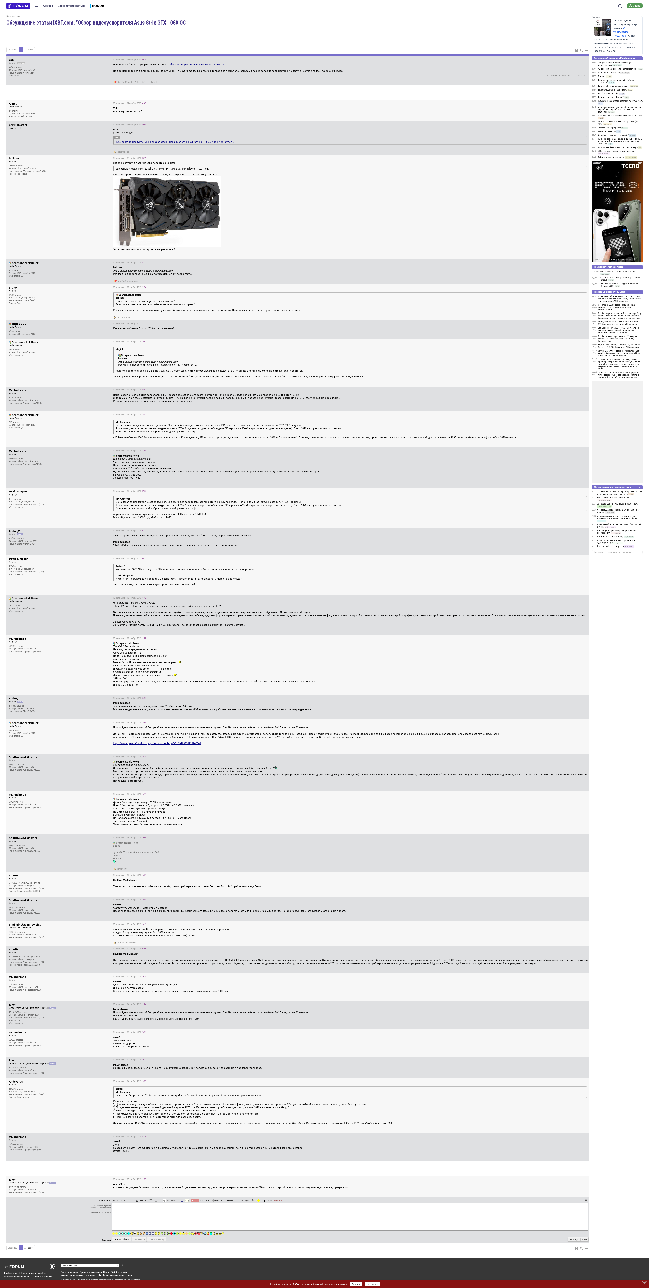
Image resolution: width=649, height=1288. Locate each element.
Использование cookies (72, 1275)
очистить (278, 1200)
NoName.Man (123, 152)
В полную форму (578, 1239)
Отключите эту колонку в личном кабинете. (614, 552)
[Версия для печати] (576, 50)
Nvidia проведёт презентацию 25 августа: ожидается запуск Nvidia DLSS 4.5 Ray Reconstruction (618, 338)
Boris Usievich (143, 82)
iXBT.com (66, 1280)
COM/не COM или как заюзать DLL (613, 498)
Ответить (582, 59)
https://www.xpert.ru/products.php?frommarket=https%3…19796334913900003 (157, 743)
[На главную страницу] (18, 6)
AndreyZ (132, 82)
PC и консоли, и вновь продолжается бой (617, 69)
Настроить (372, 1284)
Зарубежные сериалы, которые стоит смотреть (620, 101)
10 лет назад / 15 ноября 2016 (129, 1136)
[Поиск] (620, 6)
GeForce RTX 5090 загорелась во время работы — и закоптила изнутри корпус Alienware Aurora (616, 307)
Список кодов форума (101, 1205)
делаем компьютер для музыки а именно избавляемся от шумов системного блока (617, 517)
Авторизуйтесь (121, 1239)
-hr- (237, 1200)
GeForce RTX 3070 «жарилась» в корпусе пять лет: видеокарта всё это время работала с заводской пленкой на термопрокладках (619, 374)
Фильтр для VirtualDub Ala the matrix (618, 271)
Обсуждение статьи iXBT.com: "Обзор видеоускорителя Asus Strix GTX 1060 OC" (96, 22)
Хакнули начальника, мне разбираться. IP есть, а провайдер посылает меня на (619, 492)
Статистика (121, 1272)
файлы (269, 1200)
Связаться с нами (69, 1272)
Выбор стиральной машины (611, 157)
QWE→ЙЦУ (250, 1200)
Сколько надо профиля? (609, 128)
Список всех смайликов (100, 1207)
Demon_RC (122, 869)
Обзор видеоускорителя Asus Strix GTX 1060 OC (197, 64)
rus (242, 1200)
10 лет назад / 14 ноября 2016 (129, 949)
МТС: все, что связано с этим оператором (617, 151)
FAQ (113, 1272)
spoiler (172, 1200)
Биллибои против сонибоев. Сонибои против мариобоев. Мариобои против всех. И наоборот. (619, 109)
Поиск (106, 1272)
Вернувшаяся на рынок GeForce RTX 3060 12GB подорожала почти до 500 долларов (618, 323)
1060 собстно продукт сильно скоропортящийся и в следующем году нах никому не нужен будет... (175, 141)
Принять (356, 1284)
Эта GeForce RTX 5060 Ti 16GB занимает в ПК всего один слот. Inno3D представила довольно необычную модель (618, 330)
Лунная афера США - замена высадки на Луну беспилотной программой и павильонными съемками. (620, 141)
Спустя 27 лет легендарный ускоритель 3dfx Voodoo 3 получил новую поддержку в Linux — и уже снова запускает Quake (620, 353)
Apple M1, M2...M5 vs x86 (609, 72)
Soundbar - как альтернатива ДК (613, 135)
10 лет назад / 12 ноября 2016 (129, 158)
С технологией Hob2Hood (621, 32)
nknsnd (153, 82)
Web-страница (16, 276)
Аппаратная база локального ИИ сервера (618, 147)
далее (30, 49)
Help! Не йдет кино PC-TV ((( (610, 536)
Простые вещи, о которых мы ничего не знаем (620, 115)
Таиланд (602, 76)
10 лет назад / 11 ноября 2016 (129, 59)
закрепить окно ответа (101, 1212)
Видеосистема (13, 16)
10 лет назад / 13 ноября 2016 (129, 491)
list (208, 1200)
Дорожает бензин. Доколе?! (611, 97)
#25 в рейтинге (33, 883)
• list (202, 1200)
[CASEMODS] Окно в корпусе (610, 546)
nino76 (124, 82)
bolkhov (121, 317)
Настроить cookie (93, 1275)
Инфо (574, 59)
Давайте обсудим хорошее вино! (613, 86)
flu (119, 82)
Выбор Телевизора (607, 131)
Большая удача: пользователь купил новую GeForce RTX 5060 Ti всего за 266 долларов (619, 346)
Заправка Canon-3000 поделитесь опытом (617, 504)
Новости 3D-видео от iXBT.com (609, 291)
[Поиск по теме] (581, 50)
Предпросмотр (156, 1239)
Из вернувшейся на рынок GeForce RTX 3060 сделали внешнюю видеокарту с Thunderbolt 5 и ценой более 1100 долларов (619, 298)
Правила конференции (91, 1272)
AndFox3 (122, 281)
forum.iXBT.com (124, 1280)
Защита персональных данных (118, 1275)
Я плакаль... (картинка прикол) (612, 90)
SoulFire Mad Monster (127, 943)
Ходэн (130, 281)
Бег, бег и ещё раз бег (608, 93)
